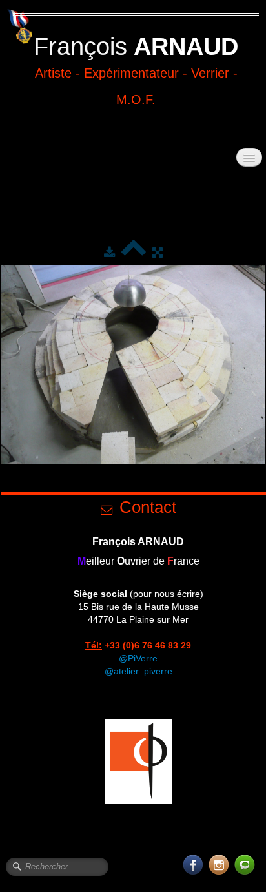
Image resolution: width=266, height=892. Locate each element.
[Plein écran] (157, 252)
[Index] (133, 252)
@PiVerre (138, 658)
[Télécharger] (109, 252)
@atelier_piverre (138, 671)
